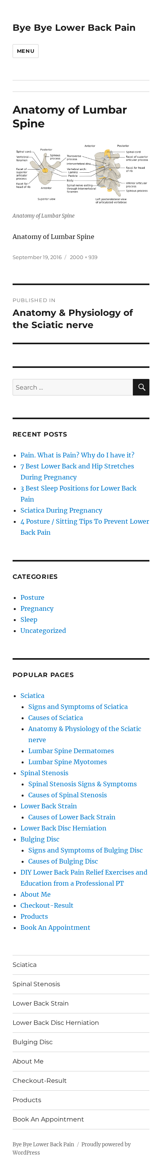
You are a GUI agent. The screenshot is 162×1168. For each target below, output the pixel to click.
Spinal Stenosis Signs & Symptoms (82, 784)
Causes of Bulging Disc (63, 861)
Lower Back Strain (48, 806)
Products (34, 916)
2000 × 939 (84, 257)
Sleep (28, 619)
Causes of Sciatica (55, 718)
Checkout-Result (47, 905)
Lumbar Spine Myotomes (67, 762)
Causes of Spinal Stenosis (67, 795)
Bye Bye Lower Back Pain (74, 27)
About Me (35, 894)
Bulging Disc (39, 839)
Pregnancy (36, 608)
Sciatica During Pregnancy (61, 510)
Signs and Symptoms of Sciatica (78, 707)
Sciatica (32, 696)
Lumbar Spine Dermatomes (71, 751)
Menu (25, 51)
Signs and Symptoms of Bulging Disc (85, 850)
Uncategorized (43, 630)
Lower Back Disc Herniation (63, 828)
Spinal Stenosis (44, 773)
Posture (32, 597)
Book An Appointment (55, 927)
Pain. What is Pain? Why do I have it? (77, 455)
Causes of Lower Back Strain (72, 817)
